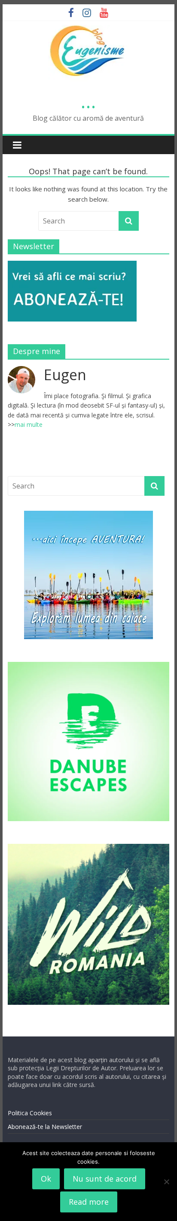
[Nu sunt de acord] (166, 1181)
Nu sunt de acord (105, 1178)
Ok (46, 1178)
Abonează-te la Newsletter (45, 1127)
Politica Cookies (30, 1113)
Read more (89, 1202)
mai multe (29, 424)
